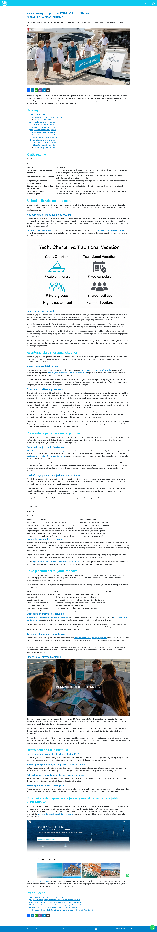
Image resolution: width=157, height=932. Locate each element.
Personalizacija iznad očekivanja (45, 132)
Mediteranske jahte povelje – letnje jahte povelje (47, 897)
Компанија (47, 929)
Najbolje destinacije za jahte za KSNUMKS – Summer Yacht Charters (55, 900)
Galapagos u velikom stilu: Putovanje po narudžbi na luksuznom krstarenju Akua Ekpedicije (62, 910)
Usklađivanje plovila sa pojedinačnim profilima (50, 135)
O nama (30, 929)
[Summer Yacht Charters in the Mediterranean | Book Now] (4, 3)
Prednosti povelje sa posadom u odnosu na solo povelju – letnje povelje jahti (57, 905)
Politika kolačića (76, 929)
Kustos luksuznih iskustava (44, 125)
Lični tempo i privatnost (42, 120)
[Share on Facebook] (28, 90)
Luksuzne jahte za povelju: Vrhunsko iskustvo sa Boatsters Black (53, 907)
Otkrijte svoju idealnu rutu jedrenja (39, 230)
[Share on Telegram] (44, 90)
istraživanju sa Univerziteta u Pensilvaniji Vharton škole (67, 373)
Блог (38, 929)
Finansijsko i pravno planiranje (45, 148)
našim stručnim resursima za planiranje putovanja (55, 814)
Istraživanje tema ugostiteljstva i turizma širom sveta (46, 456)
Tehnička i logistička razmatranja (45, 145)
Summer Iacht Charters (41, 881)
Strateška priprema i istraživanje (45, 142)
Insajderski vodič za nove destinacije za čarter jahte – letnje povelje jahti (56, 902)
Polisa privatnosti (61, 929)
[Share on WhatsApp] (36, 90)
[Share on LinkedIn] (32, 90)
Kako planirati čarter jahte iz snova (42, 140)
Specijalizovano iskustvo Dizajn (45, 137)
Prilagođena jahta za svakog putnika (43, 130)
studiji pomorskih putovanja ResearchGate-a (108, 230)
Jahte (147, 3)
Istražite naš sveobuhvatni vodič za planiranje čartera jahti (47, 617)
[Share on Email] (48, 90)
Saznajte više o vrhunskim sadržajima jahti (95, 370)
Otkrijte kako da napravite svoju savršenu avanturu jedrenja (48, 451)
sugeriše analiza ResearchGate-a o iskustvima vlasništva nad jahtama (57, 562)
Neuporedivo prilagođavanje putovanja (48, 117)
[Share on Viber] (40, 90)
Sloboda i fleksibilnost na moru (41, 114)
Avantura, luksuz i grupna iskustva (42, 122)
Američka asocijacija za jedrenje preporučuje (90, 638)
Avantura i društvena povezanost (46, 127)
